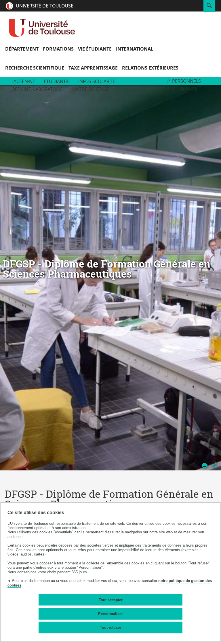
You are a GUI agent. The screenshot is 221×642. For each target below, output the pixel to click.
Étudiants (184, 89)
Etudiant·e (57, 81)
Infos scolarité (97, 81)
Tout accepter (111, 600)
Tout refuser (110, 627)
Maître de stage (90, 89)
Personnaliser (110, 614)
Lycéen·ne (23, 81)
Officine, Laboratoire (37, 89)
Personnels (186, 81)
